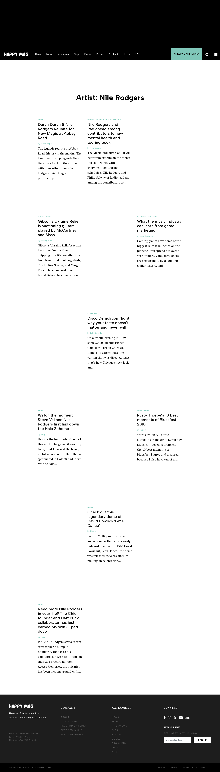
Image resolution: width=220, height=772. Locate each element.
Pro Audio (114, 54)
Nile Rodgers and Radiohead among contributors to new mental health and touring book (105, 133)
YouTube (173, 767)
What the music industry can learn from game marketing (159, 226)
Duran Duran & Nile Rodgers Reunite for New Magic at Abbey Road (57, 131)
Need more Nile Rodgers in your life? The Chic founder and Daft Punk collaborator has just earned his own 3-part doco (60, 620)
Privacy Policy (38, 767)
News (38, 54)
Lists (127, 54)
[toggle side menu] (215, 54)
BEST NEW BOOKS (72, 734)
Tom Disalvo (95, 148)
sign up (202, 740)
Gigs (76, 54)
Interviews (63, 54)
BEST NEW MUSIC (71, 730)
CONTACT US (69, 721)
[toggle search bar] (206, 54)
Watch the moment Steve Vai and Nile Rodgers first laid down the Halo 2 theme (58, 422)
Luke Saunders (146, 236)
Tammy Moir (46, 240)
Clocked (141, 217)
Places (87, 54)
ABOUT (65, 717)
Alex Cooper (46, 144)
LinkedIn (204, 767)
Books (99, 54)
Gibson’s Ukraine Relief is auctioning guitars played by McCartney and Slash (59, 228)
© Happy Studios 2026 (19, 767)
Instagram (184, 767)
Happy (44, 434)
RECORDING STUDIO (73, 726)
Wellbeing (115, 120)
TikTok (195, 767)
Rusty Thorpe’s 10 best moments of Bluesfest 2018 (157, 420)
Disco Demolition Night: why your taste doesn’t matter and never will (108, 323)
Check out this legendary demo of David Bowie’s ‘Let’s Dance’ (105, 519)
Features (153, 217)
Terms (49, 767)
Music (49, 54)
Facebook (162, 767)
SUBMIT (186, 54)
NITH (137, 54)
